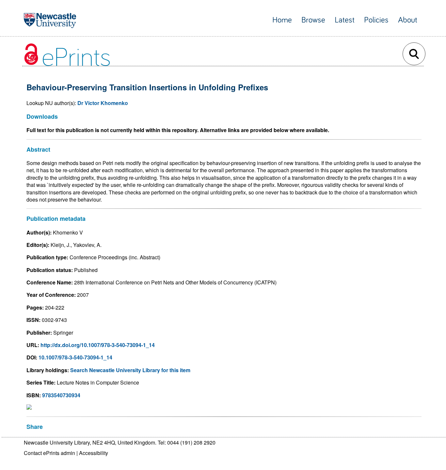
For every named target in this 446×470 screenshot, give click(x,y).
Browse (313, 20)
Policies (376, 20)
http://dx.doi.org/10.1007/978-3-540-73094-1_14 (97, 345)
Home (282, 20)
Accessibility (93, 453)
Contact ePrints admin (49, 453)
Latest (345, 20)
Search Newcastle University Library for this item (130, 370)
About (407, 20)
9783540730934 (61, 395)
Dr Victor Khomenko (102, 103)
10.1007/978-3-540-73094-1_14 (75, 357)
